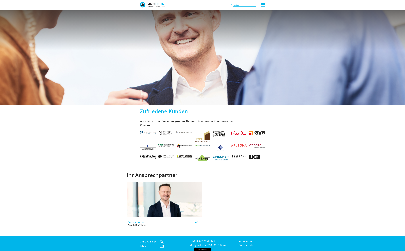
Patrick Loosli (137, 223)
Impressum (245, 241)
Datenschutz (245, 245)
